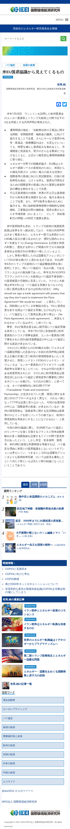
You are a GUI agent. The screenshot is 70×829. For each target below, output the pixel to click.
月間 (34, 484)
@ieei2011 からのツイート (17, 790)
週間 (25, 484)
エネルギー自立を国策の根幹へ (34, 544)
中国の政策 (9, 772)
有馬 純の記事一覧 (21, 683)
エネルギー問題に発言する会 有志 (34, 524)
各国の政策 (29, 65)
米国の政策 (9, 754)
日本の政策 (9, 763)
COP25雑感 (12, 578)
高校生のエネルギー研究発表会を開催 (35, 28)
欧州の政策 (9, 745)
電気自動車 (9, 700)
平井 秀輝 (23, 512)
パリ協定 (10, 65)
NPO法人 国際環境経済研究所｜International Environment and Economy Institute (34, 10)
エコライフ (9, 781)
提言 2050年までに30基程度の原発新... (39, 520)
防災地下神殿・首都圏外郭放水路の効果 (40, 508)
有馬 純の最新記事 (13, 599)
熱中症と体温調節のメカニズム (37, 496)
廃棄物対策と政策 (12, 736)
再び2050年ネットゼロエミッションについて (31, 584)
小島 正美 (27, 536)
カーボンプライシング (15, 709)
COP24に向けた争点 (17, 573)
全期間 (43, 484)
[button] (59, 19)
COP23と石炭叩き (16, 568)
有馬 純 (61, 84)
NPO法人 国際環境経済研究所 (19, 801)
